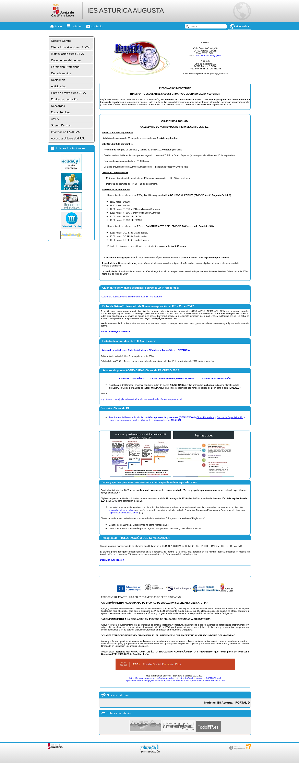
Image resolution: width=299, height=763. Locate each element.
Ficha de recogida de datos (115, 331)
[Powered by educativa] (55, 746)
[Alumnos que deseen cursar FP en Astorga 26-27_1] (140, 476)
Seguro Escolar (61, 125)
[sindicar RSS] (248, 746)
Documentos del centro (66, 60)
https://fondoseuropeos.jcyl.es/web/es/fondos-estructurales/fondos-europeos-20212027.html (175, 678)
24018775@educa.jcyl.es (208, 55)
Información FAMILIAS (65, 132)
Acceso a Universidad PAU (68, 138)
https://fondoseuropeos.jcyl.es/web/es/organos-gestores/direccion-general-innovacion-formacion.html (175, 680)
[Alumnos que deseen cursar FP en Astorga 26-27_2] (203, 476)
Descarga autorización (112, 560)
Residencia (58, 79)
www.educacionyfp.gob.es (122, 510)
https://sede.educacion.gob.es (124, 512)
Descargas (58, 105)
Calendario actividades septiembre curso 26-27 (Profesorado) (132, 296)
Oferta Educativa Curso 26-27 (70, 47)
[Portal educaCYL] (71, 162)
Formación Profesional (65, 66)
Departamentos (61, 73)
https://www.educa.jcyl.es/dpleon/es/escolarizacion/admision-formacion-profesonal (141, 399)
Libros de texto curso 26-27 (68, 92)
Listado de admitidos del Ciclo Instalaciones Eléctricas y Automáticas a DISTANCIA (145, 350)
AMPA (55, 119)
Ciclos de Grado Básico (131, 378)
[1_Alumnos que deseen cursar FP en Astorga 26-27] (130, 591)
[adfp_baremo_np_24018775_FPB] (144, 378)
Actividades (58, 86)
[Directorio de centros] (71, 181)
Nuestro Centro (61, 40)
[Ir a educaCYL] (149, 751)
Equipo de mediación (64, 99)
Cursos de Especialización (216, 378)
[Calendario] (71, 220)
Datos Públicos (60, 112)
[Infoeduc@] (71, 235)
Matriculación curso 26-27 (67, 53)
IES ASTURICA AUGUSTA (125, 10)
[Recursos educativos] (71, 201)
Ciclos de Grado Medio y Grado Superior (172, 378)
